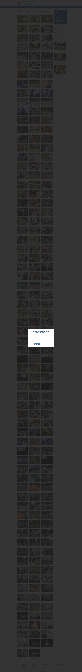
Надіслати (36, 344)
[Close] (53, 330)
